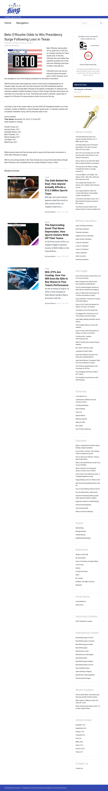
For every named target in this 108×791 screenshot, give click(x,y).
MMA (77, 742)
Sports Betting (80, 409)
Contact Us (79, 768)
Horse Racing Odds (82, 508)
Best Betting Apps (81, 648)
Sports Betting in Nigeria (83, 671)
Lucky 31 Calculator (82, 246)
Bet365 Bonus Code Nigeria (85, 654)
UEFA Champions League (84, 621)
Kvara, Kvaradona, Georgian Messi (87, 561)
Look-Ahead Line (81, 396)
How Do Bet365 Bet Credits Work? (87, 492)
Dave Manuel (15, 45)
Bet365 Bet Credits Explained (85, 675)
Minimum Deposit (81, 419)
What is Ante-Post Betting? (84, 511)
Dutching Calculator (82, 259)
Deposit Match (80, 415)
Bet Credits (79, 426)
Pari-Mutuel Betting (82, 405)
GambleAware (95, 45)
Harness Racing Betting (83, 505)
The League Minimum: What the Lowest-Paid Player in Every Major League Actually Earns (87, 193)
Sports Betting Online (82, 668)
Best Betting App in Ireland (84, 644)
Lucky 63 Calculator (82, 242)
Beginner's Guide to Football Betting (87, 501)
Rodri (77, 575)
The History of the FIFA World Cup (87, 310)
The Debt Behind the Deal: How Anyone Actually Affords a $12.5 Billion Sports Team (56, 187)
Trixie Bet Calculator (82, 232)
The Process (80, 565)
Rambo (78, 568)
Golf (77, 738)
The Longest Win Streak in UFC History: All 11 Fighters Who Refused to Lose (87, 185)
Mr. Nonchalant (81, 558)
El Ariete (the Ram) (82, 571)
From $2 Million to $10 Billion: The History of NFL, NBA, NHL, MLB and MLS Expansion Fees (87, 177)
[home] (13, 8)
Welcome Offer (80, 422)
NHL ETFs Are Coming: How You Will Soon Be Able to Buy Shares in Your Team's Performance (56, 279)
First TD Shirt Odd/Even (83, 429)
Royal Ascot (79, 605)
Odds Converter (81, 256)
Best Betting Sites (81, 658)
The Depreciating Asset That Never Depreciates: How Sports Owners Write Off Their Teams (57, 232)
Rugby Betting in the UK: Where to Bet (88, 480)
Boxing (78, 731)
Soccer (78, 748)
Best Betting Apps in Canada (85, 641)
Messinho (79, 585)
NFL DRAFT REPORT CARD (84, 348)
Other (77, 745)
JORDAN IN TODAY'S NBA (84, 351)
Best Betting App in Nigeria (84, 661)
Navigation (22, 22)
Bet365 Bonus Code (82, 651)
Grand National (81, 601)
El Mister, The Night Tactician (85, 581)
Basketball (79, 728)
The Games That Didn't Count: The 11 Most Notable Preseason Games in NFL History (88, 201)
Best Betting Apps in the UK (84, 637)
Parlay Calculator (81, 253)
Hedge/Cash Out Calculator (85, 236)
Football (78, 735)
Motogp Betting (81, 531)
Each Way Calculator (82, 229)
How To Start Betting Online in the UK (88, 489)
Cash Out (79, 412)
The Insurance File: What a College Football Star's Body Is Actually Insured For (87, 169)
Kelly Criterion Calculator (84, 239)
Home (7, 22)
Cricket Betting (80, 535)
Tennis (78, 752)
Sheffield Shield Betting (83, 538)
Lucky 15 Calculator (82, 249)
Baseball (78, 725)
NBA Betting (80, 528)
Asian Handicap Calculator (84, 225)
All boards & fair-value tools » (82, 96)
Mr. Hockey (79, 578)
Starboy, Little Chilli (82, 554)
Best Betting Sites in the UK (84, 665)
